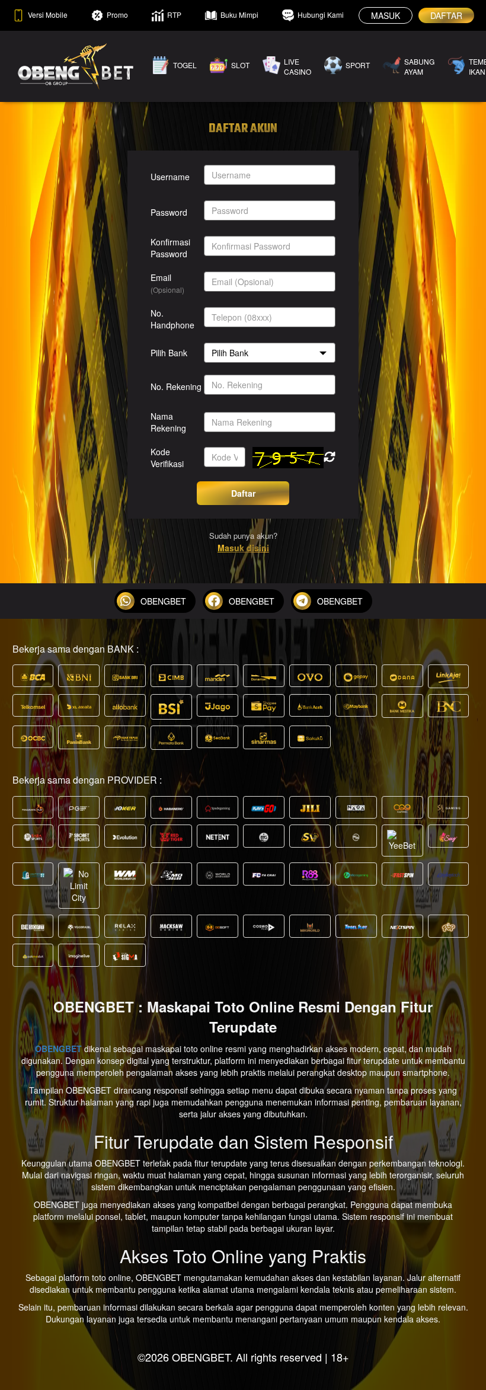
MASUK (385, 15)
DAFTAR (446, 15)
